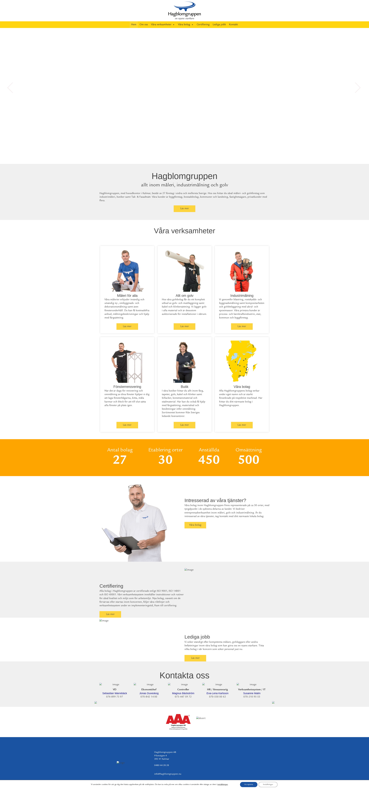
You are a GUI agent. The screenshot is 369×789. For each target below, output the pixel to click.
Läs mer (184, 208)
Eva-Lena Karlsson (217, 693)
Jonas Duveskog (149, 693)
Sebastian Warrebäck (114, 693)
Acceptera (248, 784)
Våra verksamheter (161, 24)
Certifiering (203, 24)
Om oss (144, 24)
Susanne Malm (251, 693)
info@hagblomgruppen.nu (167, 774)
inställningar (223, 784)
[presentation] (95, 701)
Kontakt (233, 24)
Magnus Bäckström (183, 693)
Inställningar (268, 784)
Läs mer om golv (215, 148)
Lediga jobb (219, 24)
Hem (133, 24)
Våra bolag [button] (184, 24)
